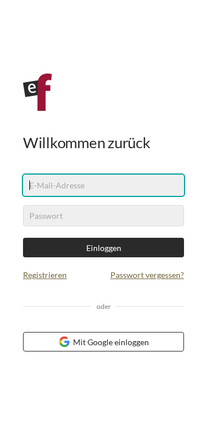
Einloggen (103, 248)
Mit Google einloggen (111, 342)
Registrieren (45, 275)
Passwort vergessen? (147, 275)
